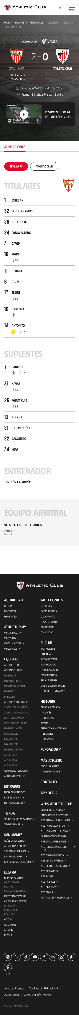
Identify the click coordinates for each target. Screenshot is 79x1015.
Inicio (7, 22)
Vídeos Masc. (11, 632)
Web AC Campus (49, 871)
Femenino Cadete (13, 728)
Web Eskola (47, 892)
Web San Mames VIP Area (54, 830)
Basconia (9, 696)
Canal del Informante (53, 685)
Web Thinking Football (53, 855)
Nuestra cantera (13, 877)
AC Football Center (15, 901)
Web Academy (48, 886)
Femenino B (10, 675)
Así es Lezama (11, 882)
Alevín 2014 (10, 760)
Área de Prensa (49, 680)
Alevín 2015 (10, 765)
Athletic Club (36, 22)
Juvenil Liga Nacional (16, 712)
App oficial (50, 792)
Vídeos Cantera (12, 643)
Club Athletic (48, 616)
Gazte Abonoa (49, 611)
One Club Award (50, 766)
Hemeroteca (10, 616)
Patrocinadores (50, 669)
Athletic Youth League (16, 701)
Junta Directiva (49, 659)
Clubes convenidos (15, 890)
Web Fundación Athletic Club (54, 848)
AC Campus (10, 924)
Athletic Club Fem (13, 670)
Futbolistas (47, 717)
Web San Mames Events (53, 841)
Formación (10, 905)
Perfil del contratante (53, 690)
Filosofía (46, 653)
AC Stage (9, 929)
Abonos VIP (47, 626)
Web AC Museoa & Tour (53, 825)
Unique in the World (52, 809)
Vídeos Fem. (10, 637)
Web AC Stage (48, 881)
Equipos (19, 22)
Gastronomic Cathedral (17, 861)
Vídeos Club (10, 648)
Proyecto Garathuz (15, 895)
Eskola (8, 935)
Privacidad (51, 988)
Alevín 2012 (10, 754)
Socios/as (46, 605)
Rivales (44, 722)
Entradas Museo (13, 802)
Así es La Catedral (14, 840)
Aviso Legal (11, 995)
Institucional (48, 648)
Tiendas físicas (12, 824)
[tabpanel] (39, 354)
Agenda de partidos (15, 775)
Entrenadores (48, 738)
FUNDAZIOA (49, 749)
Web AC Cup (47, 876)
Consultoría (11, 909)
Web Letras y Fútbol (52, 860)
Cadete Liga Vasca (14, 717)
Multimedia (10, 611)
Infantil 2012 (11, 733)
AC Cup (8, 919)
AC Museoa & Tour (14, 845)
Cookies (34, 988)
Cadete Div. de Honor (15, 722)
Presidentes (47, 733)
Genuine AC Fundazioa (16, 770)
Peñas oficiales (49, 621)
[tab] (16, 166)
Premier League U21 (14, 685)
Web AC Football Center (54, 865)
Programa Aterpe (50, 771)
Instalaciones (48, 664)
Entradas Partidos (14, 792)
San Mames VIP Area (15, 851)
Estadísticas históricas (53, 728)
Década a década (50, 707)
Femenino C (10, 691)
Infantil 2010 (11, 738)
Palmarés (46, 712)
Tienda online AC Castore (18, 818)
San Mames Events (14, 856)
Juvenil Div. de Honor (16, 707)
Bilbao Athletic (12, 680)
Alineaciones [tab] (14, 146)
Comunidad (47, 632)
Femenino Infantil (13, 749)
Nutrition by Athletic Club (55, 897)
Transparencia (49, 674)
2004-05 (53, 22)
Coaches (9, 913)
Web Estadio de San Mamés (55, 820)
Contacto (49, 781)
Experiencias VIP (12, 797)
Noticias (8, 605)
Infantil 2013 (11, 744)
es (60, 7)
